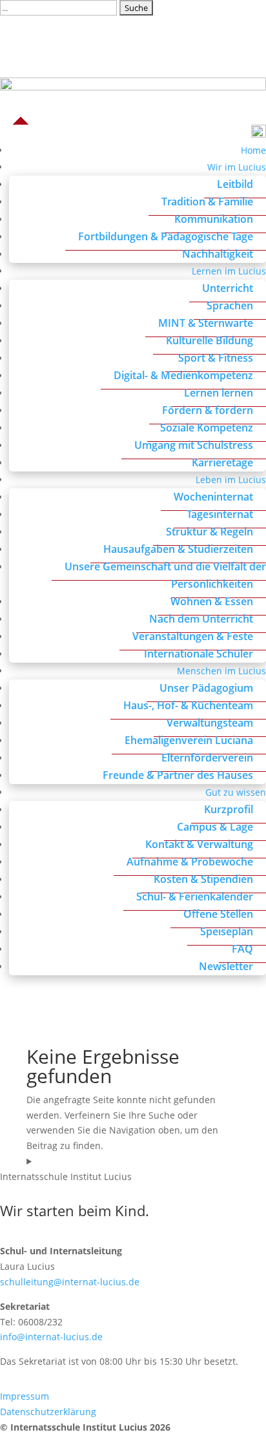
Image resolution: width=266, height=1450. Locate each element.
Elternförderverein (207, 758)
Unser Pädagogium (206, 688)
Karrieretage (222, 462)
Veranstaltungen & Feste (192, 636)
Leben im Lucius (231, 479)
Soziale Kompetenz (206, 427)
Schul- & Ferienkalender (194, 896)
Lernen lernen (218, 393)
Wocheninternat (213, 497)
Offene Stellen (218, 914)
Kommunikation (213, 219)
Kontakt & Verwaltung (199, 844)
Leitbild (235, 184)
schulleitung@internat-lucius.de (69, 1282)
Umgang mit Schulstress (193, 445)
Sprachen (230, 305)
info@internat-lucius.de (51, 1337)
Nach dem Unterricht (201, 619)
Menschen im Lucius (221, 671)
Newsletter (226, 966)
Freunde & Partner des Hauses (178, 775)
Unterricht (227, 288)
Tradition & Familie (207, 201)
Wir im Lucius (236, 167)
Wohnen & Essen (211, 601)
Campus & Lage (215, 827)
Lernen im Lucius (229, 271)
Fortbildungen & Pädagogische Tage (165, 236)
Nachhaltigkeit (217, 254)
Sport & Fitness (215, 358)
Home (253, 150)
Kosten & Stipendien (203, 879)
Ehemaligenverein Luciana (189, 740)
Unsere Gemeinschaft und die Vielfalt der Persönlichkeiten (165, 575)
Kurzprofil (228, 809)
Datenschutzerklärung (48, 1411)
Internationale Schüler (198, 654)
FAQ (242, 949)
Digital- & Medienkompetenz (183, 375)
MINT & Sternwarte (205, 323)
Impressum (24, 1396)
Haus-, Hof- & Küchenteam (188, 705)
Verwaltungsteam (210, 723)
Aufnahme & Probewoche (190, 861)
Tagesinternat (220, 514)
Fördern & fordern (207, 410)
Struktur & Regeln (209, 531)
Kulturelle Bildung (209, 340)
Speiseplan (226, 931)
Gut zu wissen (235, 792)
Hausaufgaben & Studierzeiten (178, 549)
